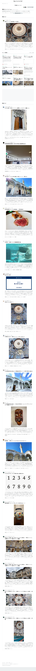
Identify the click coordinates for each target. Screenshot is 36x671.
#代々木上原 (12, 137)
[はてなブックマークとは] (7, 52)
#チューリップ (12, 532)
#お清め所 (6, 138)
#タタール (16, 204)
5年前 (11, 439)
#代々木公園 (23, 434)
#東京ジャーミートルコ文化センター (15, 468)
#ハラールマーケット (11, 138)
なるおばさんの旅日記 (7, 106)
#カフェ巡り (14, 331)
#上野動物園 (17, 269)
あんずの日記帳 (7, 300)
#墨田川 (21, 269)
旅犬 (5, 402)
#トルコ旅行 (21, 137)
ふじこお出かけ (7, 20)
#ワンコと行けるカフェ (13, 434)
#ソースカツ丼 (11, 171)
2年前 (14, 142)
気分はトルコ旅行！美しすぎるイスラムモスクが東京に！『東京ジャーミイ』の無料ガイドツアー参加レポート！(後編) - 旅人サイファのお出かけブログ (28, 79)
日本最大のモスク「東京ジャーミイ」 (18, 68)
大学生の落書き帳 (7, 273)
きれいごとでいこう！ (7, 335)
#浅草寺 (14, 269)
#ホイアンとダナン (16, 137)
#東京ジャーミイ (7, 137)
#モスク (25, 137)
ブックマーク (4, 55)
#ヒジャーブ (28, 137)
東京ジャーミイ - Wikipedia (6, 78)
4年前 (10, 300)
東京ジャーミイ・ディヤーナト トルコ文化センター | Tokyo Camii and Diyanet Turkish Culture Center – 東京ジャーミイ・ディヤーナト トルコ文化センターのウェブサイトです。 (7, 57)
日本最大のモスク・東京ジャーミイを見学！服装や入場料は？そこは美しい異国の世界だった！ (18, 79)
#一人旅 (6, 269)
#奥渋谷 (6, 435)
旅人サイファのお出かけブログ (8, 472)
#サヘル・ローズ (20, 204)
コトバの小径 (6, 175)
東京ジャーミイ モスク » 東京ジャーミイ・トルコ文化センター (28, 57)
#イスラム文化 (12, 204)
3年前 (9, 175)
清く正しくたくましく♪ (7, 439)
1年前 (10, 20)
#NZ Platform (19, 434)
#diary (11, 331)
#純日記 (8, 331)
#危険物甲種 (6, 171)
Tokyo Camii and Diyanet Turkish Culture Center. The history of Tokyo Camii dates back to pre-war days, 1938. (7, 60)
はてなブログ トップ (5, 3)
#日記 (5, 331)
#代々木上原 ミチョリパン (25, 468)
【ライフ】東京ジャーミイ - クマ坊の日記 (7, 68)
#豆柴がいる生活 (7, 434)
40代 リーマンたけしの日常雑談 (9, 142)
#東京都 (6, 559)
